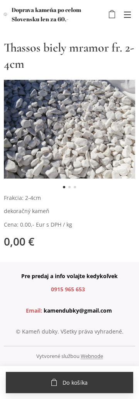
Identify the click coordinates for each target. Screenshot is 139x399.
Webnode (92, 356)
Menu (127, 14)
